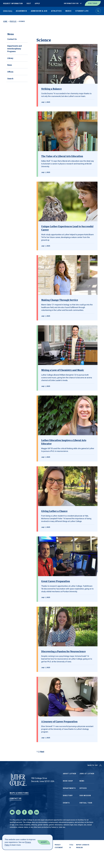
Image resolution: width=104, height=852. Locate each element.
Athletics (56, 11)
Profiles (13, 21)
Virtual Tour (86, 803)
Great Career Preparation (55, 581)
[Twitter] (30, 812)
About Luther (69, 774)
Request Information (13, 3)
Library (10, 58)
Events (66, 803)
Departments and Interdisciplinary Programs (14, 48)
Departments (69, 788)
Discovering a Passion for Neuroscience (63, 651)
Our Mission (85, 795)
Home (5, 21)
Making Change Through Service (59, 300)
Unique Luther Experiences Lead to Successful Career (67, 227)
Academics (21, 11)
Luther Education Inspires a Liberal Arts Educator (63, 441)
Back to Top (93, 765)
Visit (29, 3)
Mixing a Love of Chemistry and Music (62, 370)
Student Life (82, 11)
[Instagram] (18, 812)
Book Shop (68, 781)
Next (42, 752)
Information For (71, 3)
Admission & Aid (39, 11)
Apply (37, 3)
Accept (44, 842)
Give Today (92, 3)
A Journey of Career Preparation (59, 721)
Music (69, 11)
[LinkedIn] (36, 812)
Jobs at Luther (87, 774)
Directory (68, 795)
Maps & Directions (19, 793)
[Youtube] (12, 812)
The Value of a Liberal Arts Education (62, 156)
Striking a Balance (51, 88)
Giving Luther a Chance (54, 511)
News (9, 65)
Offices (10, 72)
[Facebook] (24, 812)
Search (10, 79)
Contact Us (12, 39)
